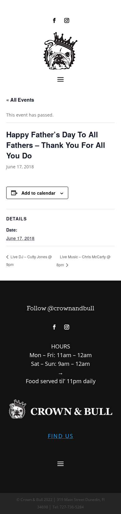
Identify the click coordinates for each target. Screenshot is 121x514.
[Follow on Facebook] (54, 20)
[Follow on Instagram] (67, 20)
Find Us (61, 436)
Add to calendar (38, 193)
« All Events (20, 99)
